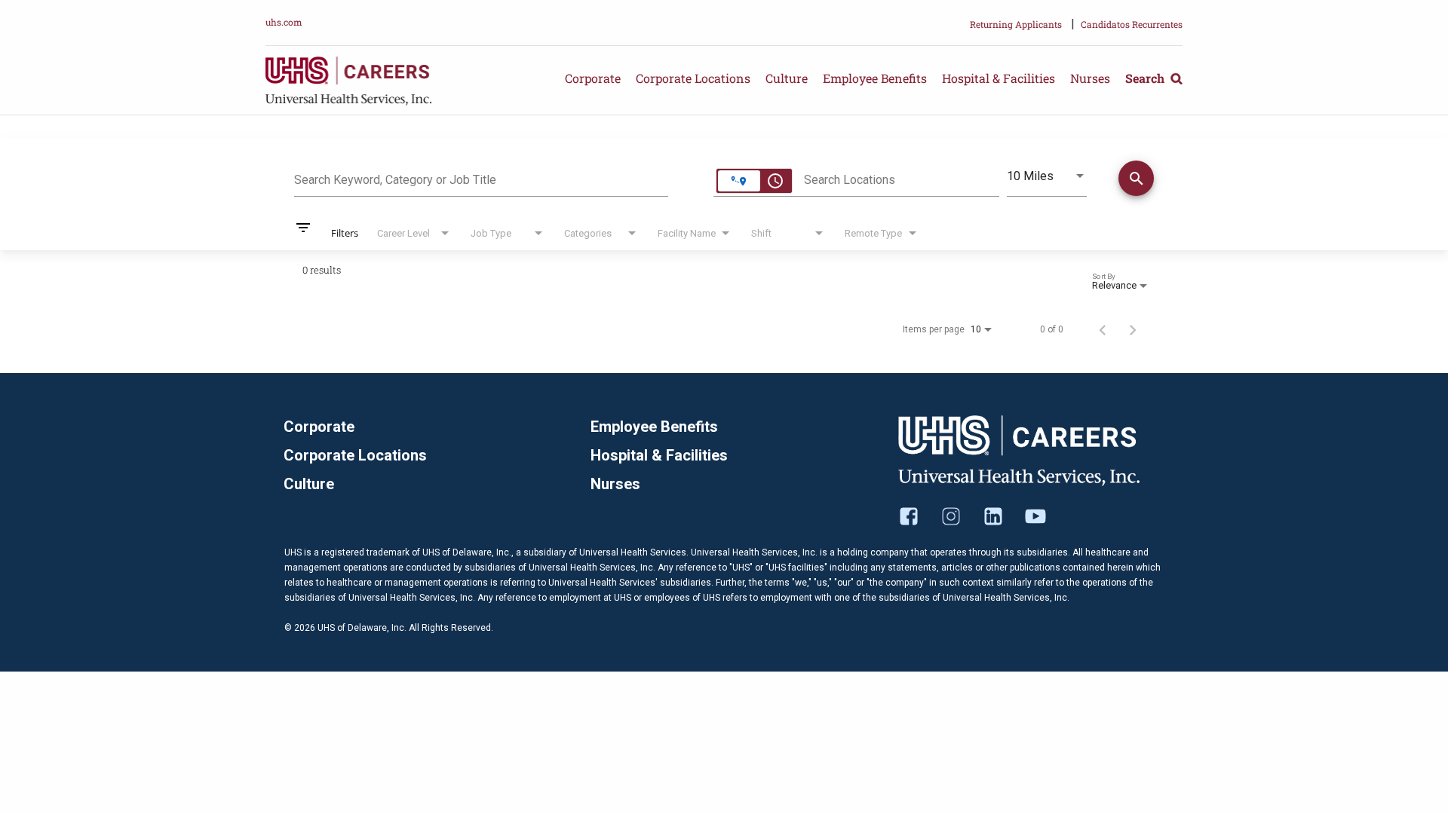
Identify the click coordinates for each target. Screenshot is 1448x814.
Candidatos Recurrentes (1132, 24)
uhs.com (283, 22)
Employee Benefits (875, 78)
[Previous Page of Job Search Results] (1103, 329)
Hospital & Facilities (998, 78)
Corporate (593, 78)
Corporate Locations (693, 78)
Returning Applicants (1016, 24)
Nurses (1090, 78)
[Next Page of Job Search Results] (1133, 329)
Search (1146, 78)
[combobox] (481, 178)
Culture (786, 78)
